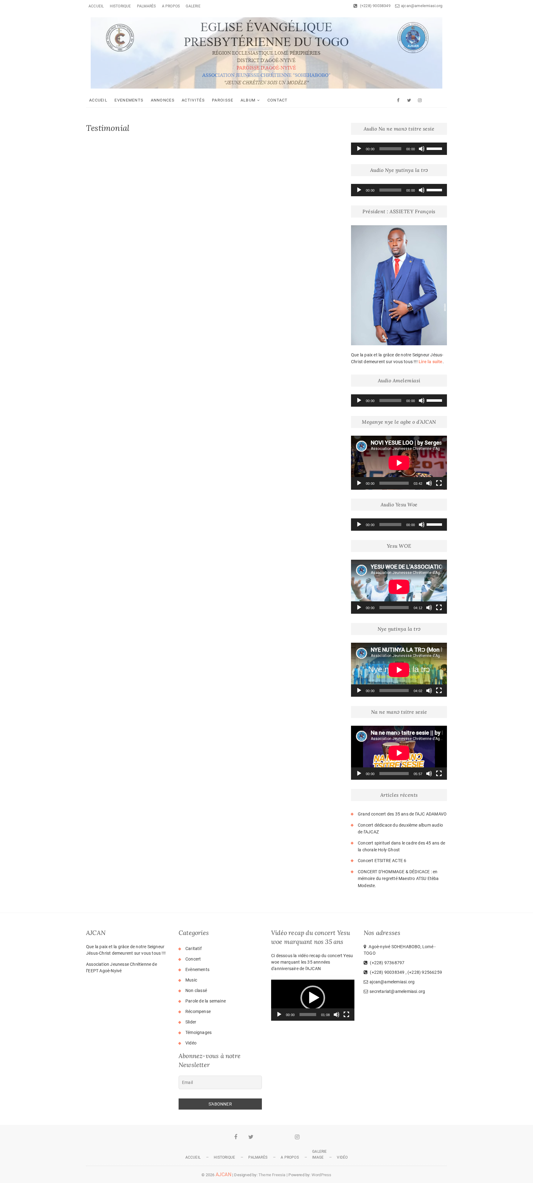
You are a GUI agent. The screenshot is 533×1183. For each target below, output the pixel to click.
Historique (120, 6)
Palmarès (146, 6)
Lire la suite (431, 361)
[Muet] (422, 149)
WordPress (322, 1175)
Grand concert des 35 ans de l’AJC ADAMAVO (402, 813)
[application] (399, 149)
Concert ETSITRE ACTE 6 (382, 860)
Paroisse (222, 100)
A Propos (171, 6)
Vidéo (190, 1042)
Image (318, 1157)
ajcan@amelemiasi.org (421, 5)
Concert (193, 959)
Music (191, 980)
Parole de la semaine (205, 1000)
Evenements (128, 100)
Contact (277, 100)
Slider (190, 1021)
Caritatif (193, 948)
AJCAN (223, 1174)
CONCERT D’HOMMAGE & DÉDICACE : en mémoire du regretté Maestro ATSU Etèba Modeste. (398, 878)
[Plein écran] (439, 483)
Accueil (96, 6)
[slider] (435, 148)
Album (248, 100)
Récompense (198, 1011)
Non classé (196, 990)
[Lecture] (359, 149)
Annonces (163, 100)
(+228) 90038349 (374, 5)
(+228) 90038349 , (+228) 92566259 (405, 972)
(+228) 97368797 (386, 962)
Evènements (197, 969)
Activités (193, 100)
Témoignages (198, 1032)
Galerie (193, 6)
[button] (312, 998)
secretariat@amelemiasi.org (397, 991)
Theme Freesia (272, 1175)
